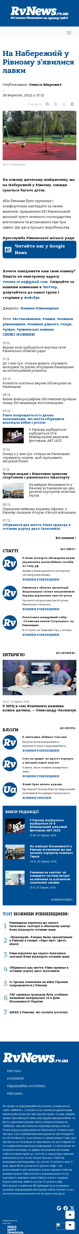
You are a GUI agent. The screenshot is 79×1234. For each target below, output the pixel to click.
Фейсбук (32, 298)
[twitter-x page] (72, 1208)
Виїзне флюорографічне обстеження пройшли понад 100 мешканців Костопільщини (39, 401)
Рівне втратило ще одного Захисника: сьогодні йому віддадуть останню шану (39, 955)
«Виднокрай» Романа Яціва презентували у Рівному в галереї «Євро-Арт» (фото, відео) (40, 940)
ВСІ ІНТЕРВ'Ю (66, 653)
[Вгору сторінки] (70, 1215)
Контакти (15, 1078)
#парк (66, 324)
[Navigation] (69, 32)
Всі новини (66, 538)
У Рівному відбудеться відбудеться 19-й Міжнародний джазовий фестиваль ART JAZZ (48, 435)
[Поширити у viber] (64, 104)
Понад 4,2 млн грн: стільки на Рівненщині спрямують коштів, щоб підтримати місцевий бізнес (36, 457)
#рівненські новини (35, 329)
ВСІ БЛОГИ (68, 728)
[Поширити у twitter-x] (55, 104)
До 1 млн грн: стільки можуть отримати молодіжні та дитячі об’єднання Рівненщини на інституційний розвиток (38, 367)
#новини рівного (43, 324)
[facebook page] (65, 1208)
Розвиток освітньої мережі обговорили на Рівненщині (37, 385)
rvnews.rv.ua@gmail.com (25, 282)
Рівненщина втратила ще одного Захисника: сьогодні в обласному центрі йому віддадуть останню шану (39, 926)
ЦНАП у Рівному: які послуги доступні (38, 1012)
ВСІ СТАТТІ (68, 549)
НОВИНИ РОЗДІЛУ (62, 899)
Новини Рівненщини (39, 308)
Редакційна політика (26, 1086)
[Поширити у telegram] (72, 104)
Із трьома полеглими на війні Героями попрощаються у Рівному (38, 983)
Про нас (14, 1071)
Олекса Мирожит (45, 85)
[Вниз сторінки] (70, 1225)
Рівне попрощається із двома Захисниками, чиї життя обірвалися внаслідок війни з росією (33, 419)
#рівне (9, 329)
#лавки (48, 319)
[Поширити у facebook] (47, 104)
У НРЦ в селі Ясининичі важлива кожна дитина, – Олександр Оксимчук (39, 708)
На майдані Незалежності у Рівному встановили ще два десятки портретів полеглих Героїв (52, 490)
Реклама (15, 1093)
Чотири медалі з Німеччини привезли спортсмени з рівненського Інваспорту (36, 475)
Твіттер (50, 287)
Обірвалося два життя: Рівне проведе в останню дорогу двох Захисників (37, 526)
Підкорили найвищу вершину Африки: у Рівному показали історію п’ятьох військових (39, 510)
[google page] (59, 1208)
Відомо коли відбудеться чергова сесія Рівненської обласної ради (34, 349)
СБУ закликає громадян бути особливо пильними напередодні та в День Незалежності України (38, 998)
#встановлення (27, 319)
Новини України (36, 798)
